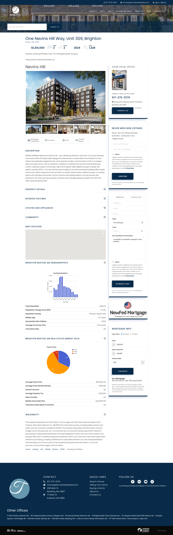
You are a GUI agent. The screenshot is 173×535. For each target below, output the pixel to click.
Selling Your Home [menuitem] (99, 484)
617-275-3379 (111, 2)
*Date (114, 219)
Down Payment (117, 350)
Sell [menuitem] (109, 11)
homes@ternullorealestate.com (135, 2)
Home (27, 449)
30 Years (126, 334)
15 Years (135, 334)
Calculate (122, 371)
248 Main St (56, 490)
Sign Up (163, 2)
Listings (35, 449)
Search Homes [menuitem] (97, 481)
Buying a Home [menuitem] (97, 488)
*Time (114, 227)
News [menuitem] (148, 11)
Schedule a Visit (136, 197)
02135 (62, 449)
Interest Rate (116, 358)
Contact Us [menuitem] (159, 11)
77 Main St (56, 496)
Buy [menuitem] (101, 11)
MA (41, 449)
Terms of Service (121, 292)
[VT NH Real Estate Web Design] (143, 530)
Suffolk (47, 449)
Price (114, 341)
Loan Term (115, 334)
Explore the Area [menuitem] (123, 11)
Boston (55, 449)
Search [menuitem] (92, 11)
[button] (55, 27)
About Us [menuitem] (139, 11)
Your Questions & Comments (122, 236)
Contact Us (122, 110)
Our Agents (137, 108)
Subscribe (122, 176)
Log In (156, 2)
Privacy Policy (129, 168)
